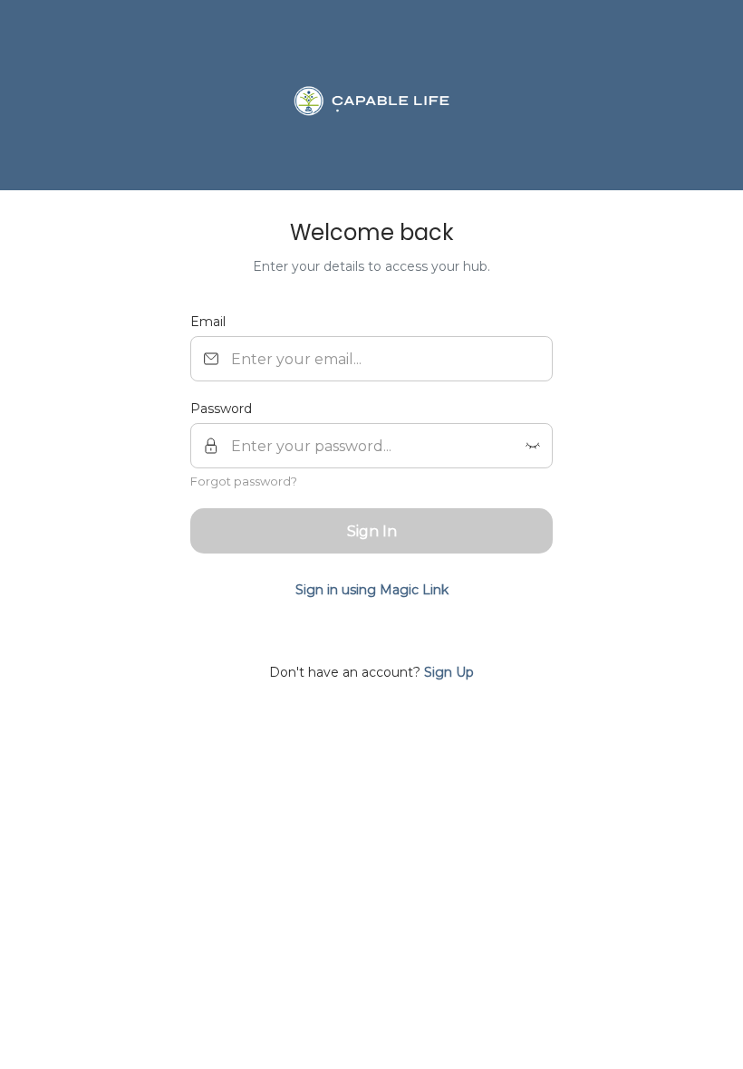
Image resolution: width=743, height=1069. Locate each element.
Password (221, 408)
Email (208, 321)
